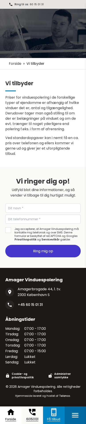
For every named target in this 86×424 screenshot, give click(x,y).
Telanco (64, 396)
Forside (15, 63)
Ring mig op (43, 251)
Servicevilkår (50, 239)
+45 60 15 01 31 (30, 304)
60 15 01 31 (37, 4)
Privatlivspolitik (25, 239)
